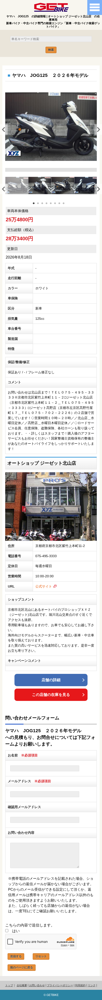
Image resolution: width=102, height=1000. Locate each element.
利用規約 (80, 985)
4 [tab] (49, 206)
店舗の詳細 (51, 680)
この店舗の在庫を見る (51, 695)
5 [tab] (53, 206)
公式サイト (43, 586)
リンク (92, 985)
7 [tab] (62, 206)
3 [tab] (45, 206)
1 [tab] (36, 206)
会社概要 (22, 985)
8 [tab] (66, 206)
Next (96, 129)
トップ (9, 985)
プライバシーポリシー (60, 985)
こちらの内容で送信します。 (30, 925)
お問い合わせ (37, 985)
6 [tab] (57, 206)
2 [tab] (40, 206)
